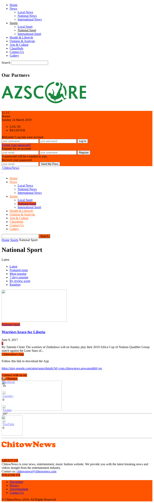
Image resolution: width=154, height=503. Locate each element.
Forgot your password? (16, 145)
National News (27, 15)
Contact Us (17, 52)
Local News (25, 12)
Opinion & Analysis (22, 41)
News (13, 8)
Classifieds (16, 48)
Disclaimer (16, 482)
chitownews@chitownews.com (36, 471)
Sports (14, 23)
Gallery (14, 55)
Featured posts (19, 270)
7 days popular (19, 277)
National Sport (27, 30)
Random (15, 284)
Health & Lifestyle (21, 37)
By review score (20, 281)
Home (13, 5)
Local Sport (25, 26)
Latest (13, 266)
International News (30, 19)
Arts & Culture (19, 44)
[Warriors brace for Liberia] (34, 320)
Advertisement (19, 489)
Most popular (18, 273)
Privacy (14, 485)
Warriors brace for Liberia (23, 332)
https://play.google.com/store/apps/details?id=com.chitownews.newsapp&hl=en (52, 368)
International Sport (29, 34)
